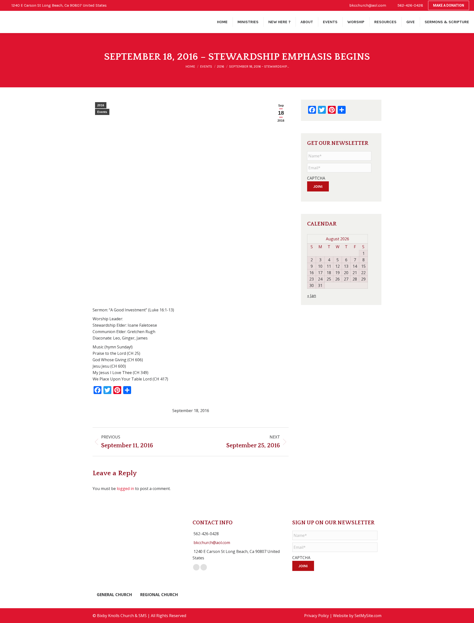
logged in (125, 488)
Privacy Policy (316, 615)
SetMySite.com (368, 615)
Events (102, 112)
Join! (318, 186)
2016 (100, 105)
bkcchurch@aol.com (212, 542)
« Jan (311, 295)
